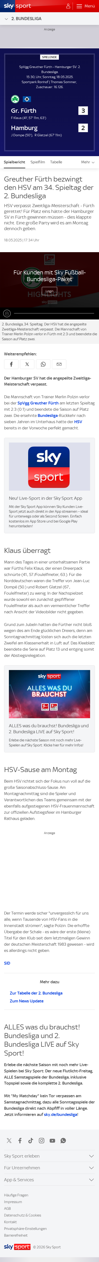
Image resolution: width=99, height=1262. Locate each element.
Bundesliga (48, 415)
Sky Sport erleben (22, 1156)
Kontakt (10, 1222)
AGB (7, 1208)
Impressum (13, 1202)
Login (50, 291)
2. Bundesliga (26, 18)
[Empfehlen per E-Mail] (59, 364)
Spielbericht (14, 162)
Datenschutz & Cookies (22, 1215)
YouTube (52, 1140)
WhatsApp (63, 1140)
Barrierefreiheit (16, 1235)
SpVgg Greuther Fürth (38, 403)
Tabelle (56, 162)
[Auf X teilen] (27, 364)
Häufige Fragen (16, 1195)
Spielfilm (38, 162)
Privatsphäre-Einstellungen (25, 1229)
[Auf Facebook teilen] (11, 364)
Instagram (42, 1140)
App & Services (19, 1179)
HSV (78, 421)
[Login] (68, 6)
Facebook (20, 1140)
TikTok (31, 1140)
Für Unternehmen (22, 1168)
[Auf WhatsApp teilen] (43, 364)
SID (7, 963)
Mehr (85, 162)
